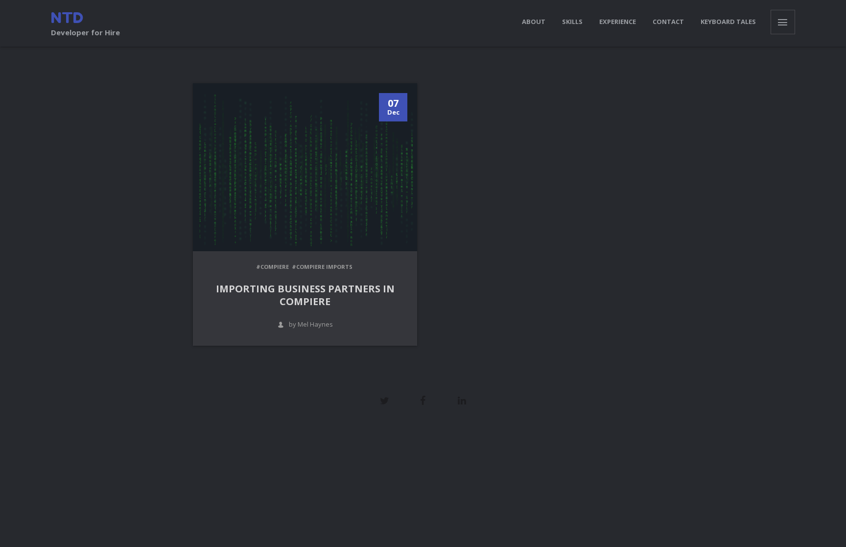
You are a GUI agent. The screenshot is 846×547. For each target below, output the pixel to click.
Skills (572, 21)
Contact (668, 21)
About (533, 21)
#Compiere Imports (322, 266)
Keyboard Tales (728, 21)
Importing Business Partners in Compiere (305, 295)
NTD (67, 17)
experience (617, 21)
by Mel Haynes (311, 324)
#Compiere (272, 266)
